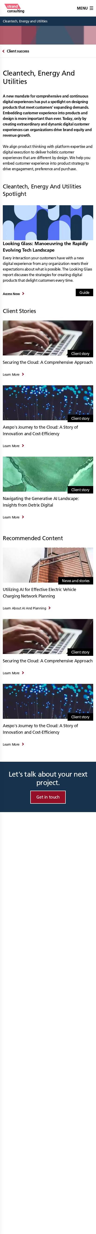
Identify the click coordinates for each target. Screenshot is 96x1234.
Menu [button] (82, 8)
